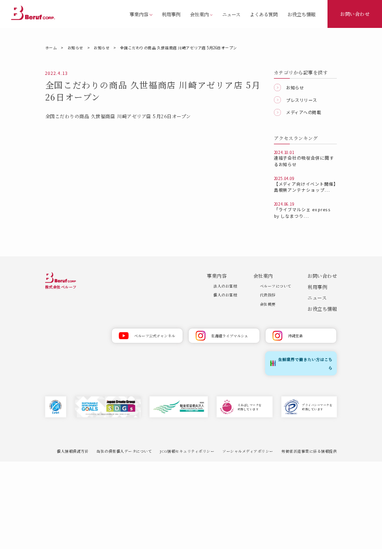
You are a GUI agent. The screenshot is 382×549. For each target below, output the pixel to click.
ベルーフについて (276, 285)
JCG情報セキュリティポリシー (187, 451)
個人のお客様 (225, 294)
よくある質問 (264, 14)
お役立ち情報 (301, 14)
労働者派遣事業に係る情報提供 (309, 451)
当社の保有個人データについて (124, 451)
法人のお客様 (225, 285)
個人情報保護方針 (73, 451)
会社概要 (268, 304)
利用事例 (171, 14)
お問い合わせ (354, 13)
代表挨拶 (268, 294)
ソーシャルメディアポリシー (247, 451)
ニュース (231, 14)
